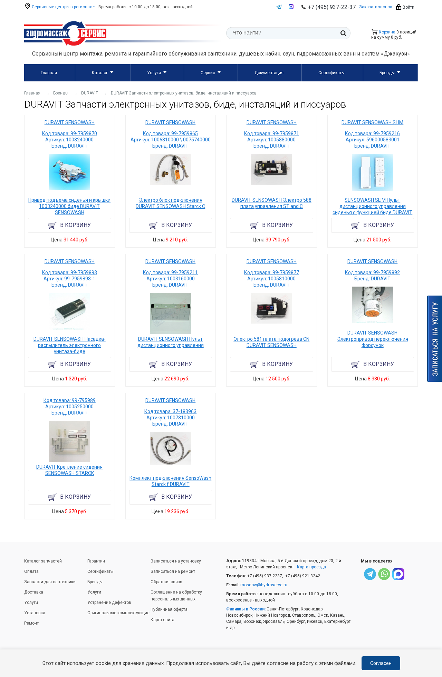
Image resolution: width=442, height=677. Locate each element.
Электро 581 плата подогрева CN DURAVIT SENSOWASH (271, 342)
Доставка (33, 592)
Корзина (386, 32)
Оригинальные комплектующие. (119, 612)
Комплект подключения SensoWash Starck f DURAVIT (170, 481)
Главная (49, 72)
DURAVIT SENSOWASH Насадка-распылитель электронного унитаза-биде (69, 345)
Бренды (387, 72)
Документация (269, 72)
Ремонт (31, 623)
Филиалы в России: (246, 609)
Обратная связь (166, 581)
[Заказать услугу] (434, 339)
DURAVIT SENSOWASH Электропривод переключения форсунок (372, 339)
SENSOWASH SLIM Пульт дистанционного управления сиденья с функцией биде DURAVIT (372, 206)
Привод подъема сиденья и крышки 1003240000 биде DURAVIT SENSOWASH (69, 206)
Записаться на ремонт (173, 571)
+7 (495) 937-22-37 (332, 7)
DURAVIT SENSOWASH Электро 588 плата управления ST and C (271, 203)
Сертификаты (331, 72)
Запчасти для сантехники (50, 581)
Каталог (100, 72)
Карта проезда (311, 567)
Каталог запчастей (43, 561)
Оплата (31, 571)
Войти (408, 7)
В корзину (75, 225)
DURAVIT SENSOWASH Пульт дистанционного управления (170, 342)
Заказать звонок (375, 6)
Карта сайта (162, 619)
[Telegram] (370, 575)
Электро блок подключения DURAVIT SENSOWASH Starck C (170, 203)
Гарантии (96, 561)
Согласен (381, 663)
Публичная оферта (169, 609)
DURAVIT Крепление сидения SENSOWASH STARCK (69, 470)
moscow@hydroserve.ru (263, 585)
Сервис (208, 72)
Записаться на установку (176, 561)
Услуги (154, 72)
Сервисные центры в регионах (61, 6)
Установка (34, 612)
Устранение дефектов (109, 602)
